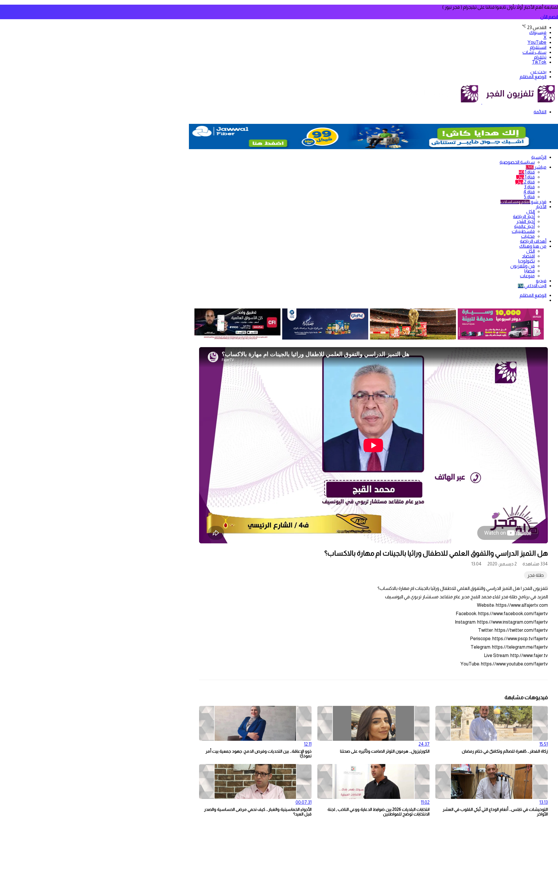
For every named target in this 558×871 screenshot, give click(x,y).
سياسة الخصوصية (517, 162)
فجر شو (523, 201)
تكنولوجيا (526, 260)
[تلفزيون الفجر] (481, 102)
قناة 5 (529, 196)
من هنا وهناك (532, 246)
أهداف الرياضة (533, 241)
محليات (528, 236)
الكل (530, 211)
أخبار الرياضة (524, 216)
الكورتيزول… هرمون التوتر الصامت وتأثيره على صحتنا (385, 751)
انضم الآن (549, 16)
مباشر (536, 167)
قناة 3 (529, 186)
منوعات (527, 275)
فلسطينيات (523, 231)
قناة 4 (529, 191)
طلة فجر (535, 575)
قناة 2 (525, 181)
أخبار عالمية (524, 226)
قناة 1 (527, 171)
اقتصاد (528, 256)
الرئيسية (538, 157)
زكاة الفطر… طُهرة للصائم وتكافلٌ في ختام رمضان (505, 751)
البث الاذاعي (532, 285)
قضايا (529, 270)
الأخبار (541, 206)
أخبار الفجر (525, 221)
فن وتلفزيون (522, 265)
